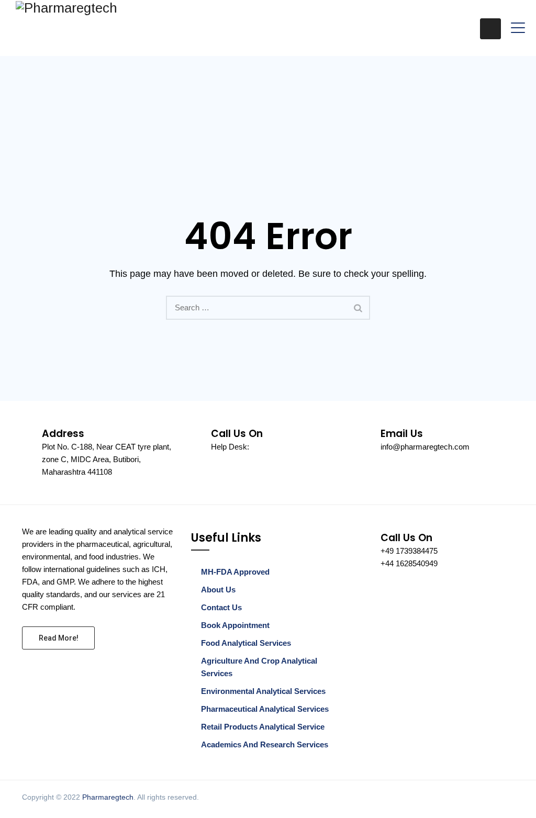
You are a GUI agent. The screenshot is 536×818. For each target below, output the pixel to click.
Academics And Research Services (264, 744)
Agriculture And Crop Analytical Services (259, 667)
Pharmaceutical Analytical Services (265, 708)
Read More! (59, 638)
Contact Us (221, 607)
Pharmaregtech (107, 797)
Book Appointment (235, 625)
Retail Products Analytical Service (263, 726)
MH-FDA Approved (235, 571)
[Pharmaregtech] (66, 7)
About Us (218, 589)
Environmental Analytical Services (263, 691)
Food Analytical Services (246, 642)
